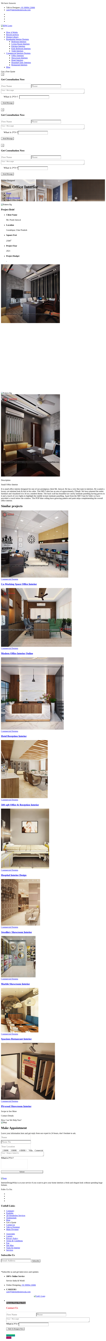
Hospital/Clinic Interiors (21, 62)
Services (9, 1250)
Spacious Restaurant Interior (16, 1039)
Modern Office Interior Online (17, 653)
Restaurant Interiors (19, 65)
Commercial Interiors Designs (18, 53)
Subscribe (35, 1261)
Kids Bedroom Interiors (21, 48)
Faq (7, 1243)
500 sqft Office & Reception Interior (20, 804)
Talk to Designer (13, 1227)
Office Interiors (17, 55)
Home (8, 193)
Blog (8, 67)
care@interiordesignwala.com (18, 10)
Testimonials (11, 1218)
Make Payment (12, 1229)
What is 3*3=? (11, 96)
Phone (8, 1338)
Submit (22, 1172)
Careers (9, 1236)
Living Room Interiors (20, 44)
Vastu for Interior (13, 1248)
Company (10, 1211)
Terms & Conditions (14, 1241)
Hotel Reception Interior (14, 736)
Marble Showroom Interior (15, 984)
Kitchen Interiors (18, 46)
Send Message (7, 103)
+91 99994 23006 (27, 7)
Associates (10, 1234)
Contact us (10, 1225)
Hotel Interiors (17, 60)
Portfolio (9, 1213)
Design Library (12, 37)
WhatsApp (10, 1335)
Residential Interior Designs (17, 39)
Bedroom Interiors (18, 42)
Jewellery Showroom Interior (16, 932)
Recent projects (12, 35)
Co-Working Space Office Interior (19, 584)
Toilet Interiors (17, 51)
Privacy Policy (12, 1238)
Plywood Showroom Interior (16, 1106)
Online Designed (13, 198)
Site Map (10, 1245)
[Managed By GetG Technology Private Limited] (38, 1296)
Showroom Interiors (19, 58)
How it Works (12, 32)
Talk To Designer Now (15, 1329)
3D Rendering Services (15, 1215)
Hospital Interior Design (13, 875)
